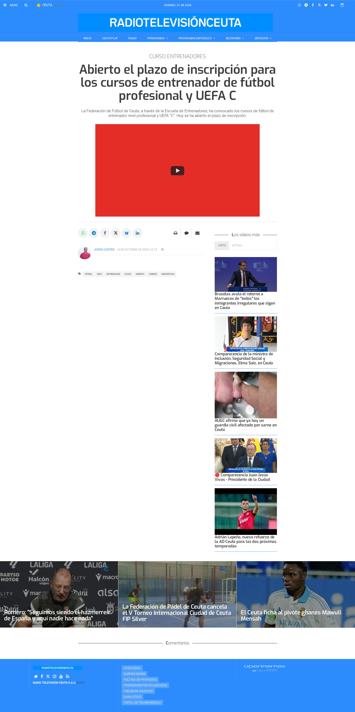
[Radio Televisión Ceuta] (175, 22)
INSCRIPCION (167, 274)
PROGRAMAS (156, 38)
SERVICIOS (262, 38)
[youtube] (61, 676)
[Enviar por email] (197, 233)
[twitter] (48, 676)
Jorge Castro (104, 249)
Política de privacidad (140, 679)
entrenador (113, 274)
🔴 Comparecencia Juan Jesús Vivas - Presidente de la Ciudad (242, 477)
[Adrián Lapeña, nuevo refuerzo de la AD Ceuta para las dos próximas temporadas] (246, 511)
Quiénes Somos (134, 673)
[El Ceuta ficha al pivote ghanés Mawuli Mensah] (296, 594)
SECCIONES (233, 38)
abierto (140, 274)
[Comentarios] (186, 233)
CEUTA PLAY (110, 38)
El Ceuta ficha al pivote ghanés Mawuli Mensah (291, 615)
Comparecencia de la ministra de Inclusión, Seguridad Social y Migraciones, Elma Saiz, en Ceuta (244, 358)
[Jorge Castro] (84, 252)
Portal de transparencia (142, 702)
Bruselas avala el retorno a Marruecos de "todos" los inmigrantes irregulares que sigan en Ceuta (245, 300)
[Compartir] (299, 5)
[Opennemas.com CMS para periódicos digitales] (264, 668)
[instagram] (54, 676)
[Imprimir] (175, 233)
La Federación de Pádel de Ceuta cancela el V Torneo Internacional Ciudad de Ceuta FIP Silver (176, 613)
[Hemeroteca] (342, 5)
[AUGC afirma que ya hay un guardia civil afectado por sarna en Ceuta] (246, 395)
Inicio (87, 38)
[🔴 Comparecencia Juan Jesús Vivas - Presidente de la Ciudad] (246, 455)
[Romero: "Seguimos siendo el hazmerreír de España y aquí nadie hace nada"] (59, 594)
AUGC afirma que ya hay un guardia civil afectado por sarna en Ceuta (246, 425)
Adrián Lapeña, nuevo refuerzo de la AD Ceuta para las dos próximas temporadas (246, 541)
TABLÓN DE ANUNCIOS (138, 691)
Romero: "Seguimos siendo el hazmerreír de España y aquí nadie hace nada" (57, 615)
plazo (128, 274)
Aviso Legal (132, 668)
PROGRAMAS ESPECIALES (195, 38)
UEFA (99, 274)
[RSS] (67, 676)
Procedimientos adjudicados (145, 685)
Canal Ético (132, 696)
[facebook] (42, 676)
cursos (153, 274)
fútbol (88, 274)
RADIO (132, 38)
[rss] (162, 249)
